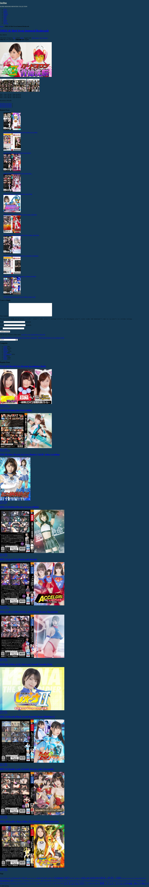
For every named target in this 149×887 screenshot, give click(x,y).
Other (5, 17)
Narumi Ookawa (92, 880)
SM (135, 880)
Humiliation (7, 880)
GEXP (94, 878)
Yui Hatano (23, 883)
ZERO (5, 20)
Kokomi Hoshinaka (19, 880)
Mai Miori (28, 880)
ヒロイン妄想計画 (90, 883)
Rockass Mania (114, 880)
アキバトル (52, 883)
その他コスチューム (42, 883)
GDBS (78, 878)
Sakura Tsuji (129, 880)
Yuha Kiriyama (15, 883)
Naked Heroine (71, 880)
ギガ (60, 883)
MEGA (5, 12)
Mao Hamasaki (36, 880)
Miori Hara (63, 880)
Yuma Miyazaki (31, 883)
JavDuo (3, 3)
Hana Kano (124, 878)
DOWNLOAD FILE (6, 103)
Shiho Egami (35, 38)
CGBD (50, 878)
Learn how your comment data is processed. (33, 334)
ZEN (4, 19)
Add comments (43, 38)
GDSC (85, 878)
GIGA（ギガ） (110, 877)
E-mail (2, 325)
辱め (145, 883)
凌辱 (97, 883)
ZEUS (5, 22)
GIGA (5, 9)
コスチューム (73, 883)
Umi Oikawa (6, 883)
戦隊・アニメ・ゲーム (114, 883)
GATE (72, 878)
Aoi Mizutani (16, 878)
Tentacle (5, 14)
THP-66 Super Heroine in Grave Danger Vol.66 (51, 338)
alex (14, 38)
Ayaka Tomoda (32, 878)
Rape (100, 880)
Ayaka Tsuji (41, 878)
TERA (5, 15)
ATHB (24, 878)
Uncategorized (7, 354)
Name (1, 322)
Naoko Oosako (82, 880)
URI (1, 328)
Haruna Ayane (132, 878)
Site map (5, 23)
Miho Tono (45, 880)
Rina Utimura (106, 880)
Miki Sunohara (54, 880)
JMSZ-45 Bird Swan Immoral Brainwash (24, 30)
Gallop (5, 11)
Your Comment (4, 316)
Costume (61, 877)
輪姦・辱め (135, 883)
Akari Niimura (5, 878)
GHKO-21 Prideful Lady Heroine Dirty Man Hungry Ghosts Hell (19, 338)
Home (1, 26)
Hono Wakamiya (141, 878)
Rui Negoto (122, 880)
